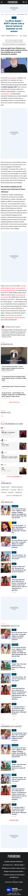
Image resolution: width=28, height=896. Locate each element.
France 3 (5, 452)
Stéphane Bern (18, 492)
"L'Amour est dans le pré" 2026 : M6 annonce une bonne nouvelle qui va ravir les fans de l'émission (19, 569)
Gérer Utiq (8, 882)
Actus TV (13, 14)
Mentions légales (19, 865)
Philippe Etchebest (5, 487)
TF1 (4, 427)
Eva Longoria (13, 489)
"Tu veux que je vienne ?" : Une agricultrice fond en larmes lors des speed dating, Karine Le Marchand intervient (19, 710)
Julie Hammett (5, 94)
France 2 (5, 440)
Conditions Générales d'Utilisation (13, 861)
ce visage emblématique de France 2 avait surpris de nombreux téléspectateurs (13, 288)
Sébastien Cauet (5, 489)
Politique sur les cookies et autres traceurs (13, 868)
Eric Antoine (4, 492)
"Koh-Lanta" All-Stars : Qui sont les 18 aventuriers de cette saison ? (19, 556)
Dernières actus (8, 14)
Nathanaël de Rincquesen (17, 487)
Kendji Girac (11, 492)
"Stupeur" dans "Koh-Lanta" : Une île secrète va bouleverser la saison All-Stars (19, 666)
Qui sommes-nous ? (8, 865)
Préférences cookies (17, 882)
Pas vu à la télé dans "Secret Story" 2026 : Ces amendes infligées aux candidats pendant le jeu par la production (19, 544)
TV (2, 416)
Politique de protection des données (13, 871)
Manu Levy (20, 489)
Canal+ (5, 464)
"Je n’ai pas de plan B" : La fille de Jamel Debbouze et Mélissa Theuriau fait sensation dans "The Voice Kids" (19, 529)
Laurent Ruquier (11, 78)
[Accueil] (13, 2)
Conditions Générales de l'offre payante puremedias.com (14, 876)
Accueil (2, 14)
